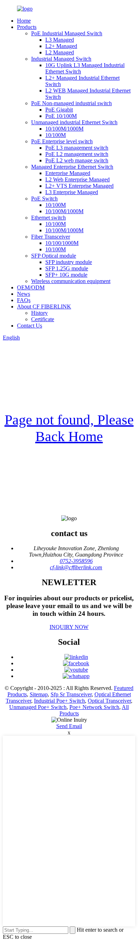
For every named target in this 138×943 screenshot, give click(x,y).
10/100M (55, 135)
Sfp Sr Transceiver (71, 694)
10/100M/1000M (64, 129)
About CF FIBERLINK (44, 307)
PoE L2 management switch (76, 154)
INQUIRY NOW (69, 627)
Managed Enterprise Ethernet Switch (72, 167)
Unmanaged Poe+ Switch (38, 707)
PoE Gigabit (59, 110)
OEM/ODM (31, 287)
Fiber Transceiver (50, 237)
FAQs (23, 300)
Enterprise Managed (67, 173)
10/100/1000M (62, 243)
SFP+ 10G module (66, 275)
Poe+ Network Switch (94, 707)
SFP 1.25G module (66, 268)
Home (24, 21)
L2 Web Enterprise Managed (77, 179)
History (39, 313)
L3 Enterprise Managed (71, 192)
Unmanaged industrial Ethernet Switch (74, 122)
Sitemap (39, 694)
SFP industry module (68, 262)
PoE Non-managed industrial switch (71, 103)
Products (26, 27)
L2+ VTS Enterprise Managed (79, 186)
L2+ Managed (61, 46)
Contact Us (29, 326)
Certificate (42, 319)
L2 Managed (59, 52)
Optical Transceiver (109, 701)
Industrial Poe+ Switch (59, 701)
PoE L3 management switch (76, 148)
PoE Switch (44, 199)
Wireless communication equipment (70, 281)
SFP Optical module (53, 256)
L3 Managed (59, 40)
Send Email (69, 726)
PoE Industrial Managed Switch (66, 33)
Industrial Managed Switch (61, 59)
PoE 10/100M (61, 116)
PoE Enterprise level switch (62, 141)
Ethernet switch (48, 218)
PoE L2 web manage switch (76, 160)
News (23, 294)
